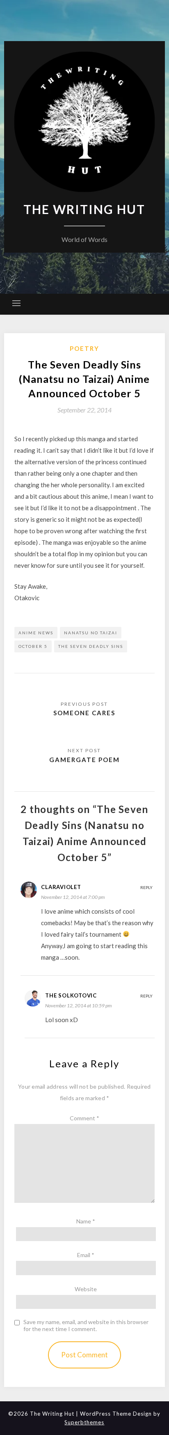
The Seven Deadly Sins (90, 646)
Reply (146, 887)
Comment (84, 1118)
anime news (35, 632)
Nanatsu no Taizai (90, 632)
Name (85, 1221)
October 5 (33, 646)
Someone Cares (84, 712)
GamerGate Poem (84, 759)
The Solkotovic (71, 995)
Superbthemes (84, 1422)
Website (86, 1288)
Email (85, 1254)
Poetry (84, 348)
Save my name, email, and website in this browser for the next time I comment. (85, 1325)
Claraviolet (61, 887)
